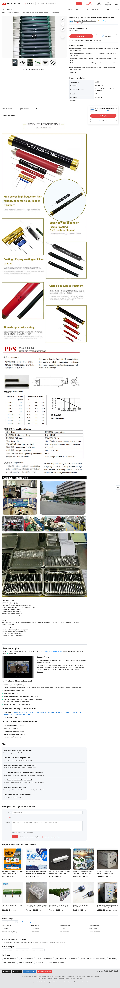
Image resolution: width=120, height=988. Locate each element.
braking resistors (6, 925)
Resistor (16, 712)
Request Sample (98, 40)
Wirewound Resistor (37, 950)
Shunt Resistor (93, 928)
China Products (33, 976)
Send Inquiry (81, 36)
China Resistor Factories (9, 958)
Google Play (17, 971)
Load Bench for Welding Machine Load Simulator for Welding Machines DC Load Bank (107, 907)
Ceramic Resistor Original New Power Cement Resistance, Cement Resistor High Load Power (36, 873)
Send (15, 837)
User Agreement (69, 982)
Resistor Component (86, 958)
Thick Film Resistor (18, 714)
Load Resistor (8, 714)
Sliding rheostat (35, 928)
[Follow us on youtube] (112, 971)
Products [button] (30, 3)
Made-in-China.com (52, 978)
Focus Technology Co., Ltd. (47, 982)
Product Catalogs (26, 922)
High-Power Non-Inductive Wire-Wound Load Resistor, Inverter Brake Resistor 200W (60, 907)
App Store (6, 971)
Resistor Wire (112, 958)
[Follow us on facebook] (105, 971)
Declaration (78, 982)
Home (3, 12)
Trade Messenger (29, 971)
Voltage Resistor (100, 958)
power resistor (35, 925)
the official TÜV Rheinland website (53, 651)
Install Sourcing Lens (45, 971)
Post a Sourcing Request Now (50, 837)
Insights (97, 976)
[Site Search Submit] (79, 3)
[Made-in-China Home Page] (11, 3)
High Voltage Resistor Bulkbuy (56, 962)
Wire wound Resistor (25, 712)
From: (9, 813)
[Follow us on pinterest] (115, 971)
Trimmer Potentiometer (22, 950)
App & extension (96, 9)
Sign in (116, 4)
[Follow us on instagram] (110, 971)
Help (87, 9)
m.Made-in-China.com (64, 978)
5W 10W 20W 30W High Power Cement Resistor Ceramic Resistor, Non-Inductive (59, 873)
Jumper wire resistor (94, 932)
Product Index (90, 976)
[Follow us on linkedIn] (117, 971)
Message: (8, 822)
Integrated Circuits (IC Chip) (9, 932)
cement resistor (35, 932)
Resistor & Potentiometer (41, 12)
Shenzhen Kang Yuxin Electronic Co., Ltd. (85, 21)
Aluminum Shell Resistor (63, 712)
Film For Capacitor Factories (44, 958)
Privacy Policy (87, 982)
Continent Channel (80, 976)
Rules (117, 9)
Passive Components (27, 12)
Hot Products (24, 976)
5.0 (97, 111)
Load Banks (5, 928)
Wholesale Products (60, 976)
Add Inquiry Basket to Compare (34, 69)
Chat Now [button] (108, 36)
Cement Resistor (76, 712)
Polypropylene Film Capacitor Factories (66, 958)
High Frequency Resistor (25, 962)
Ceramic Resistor (54, 12)
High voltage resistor (94, 925)
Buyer (78, 9)
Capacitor (62, 928)
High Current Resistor (9, 962)
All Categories (8, 9)
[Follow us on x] (107, 971)
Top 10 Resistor (39, 962)
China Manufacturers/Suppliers (46, 976)
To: (10, 817)
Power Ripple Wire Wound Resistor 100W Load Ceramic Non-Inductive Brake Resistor (82, 873)
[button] (73, 3)
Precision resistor (64, 932)
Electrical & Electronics (13, 12)
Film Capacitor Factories (26, 958)
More (3, 966)
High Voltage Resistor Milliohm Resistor (43, 712)
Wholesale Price (70, 976)
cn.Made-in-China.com (76, 978)
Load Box (27, 714)
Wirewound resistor (65, 925)
